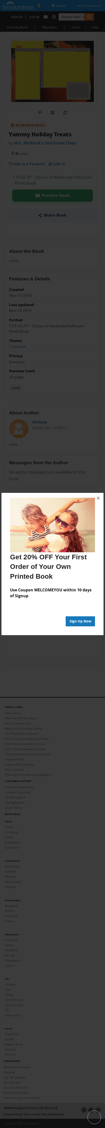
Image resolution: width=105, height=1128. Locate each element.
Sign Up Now (80, 621)
